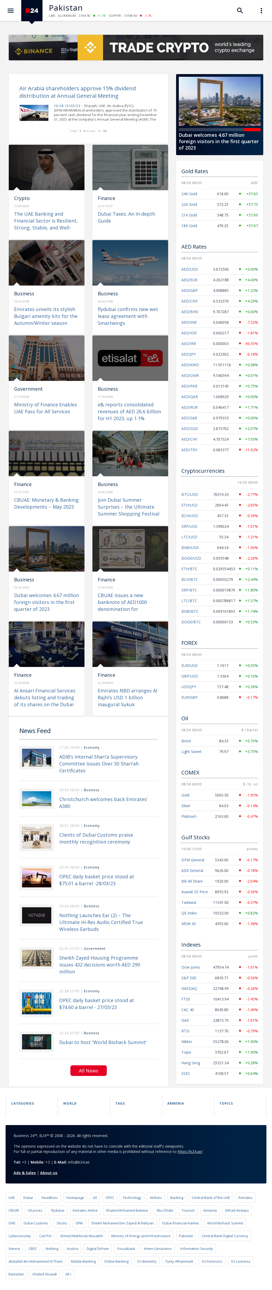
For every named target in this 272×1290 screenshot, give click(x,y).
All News (88, 1070)
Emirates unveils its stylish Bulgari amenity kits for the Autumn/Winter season (46, 316)
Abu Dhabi (164, 1210)
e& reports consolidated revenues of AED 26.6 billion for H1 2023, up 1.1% (129, 411)
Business (24, 293)
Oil (95, 1197)
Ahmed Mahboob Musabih (81, 1235)
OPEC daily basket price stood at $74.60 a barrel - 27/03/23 (96, 1003)
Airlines (156, 1197)
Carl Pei (45, 1235)
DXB (11, 1223)
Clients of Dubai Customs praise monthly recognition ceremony (96, 838)
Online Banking (116, 1261)
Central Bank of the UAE (211, 1197)
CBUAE (13, 1210)
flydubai (57, 1210)
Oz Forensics (212, 1261)
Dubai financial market (180, 1223)
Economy (92, 747)
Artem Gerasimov (158, 1248)
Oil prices (35, 1210)
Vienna (14, 1248)
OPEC (109, 1197)
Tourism (188, 1210)
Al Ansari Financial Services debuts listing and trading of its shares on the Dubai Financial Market (44, 700)
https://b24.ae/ (190, 1151)
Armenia (210, 1210)
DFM (79, 1223)
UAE (11, 1197)
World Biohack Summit (225, 1223)
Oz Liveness (240, 1261)
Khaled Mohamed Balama (127, 1210)
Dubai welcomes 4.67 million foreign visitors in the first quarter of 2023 (46, 602)
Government (28, 389)
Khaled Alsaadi (45, 1274)
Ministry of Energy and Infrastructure (141, 1235)
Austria (72, 1248)
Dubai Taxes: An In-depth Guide (126, 217)
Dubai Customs (36, 1223)
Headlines (49, 1197)
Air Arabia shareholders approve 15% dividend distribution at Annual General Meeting (77, 92)
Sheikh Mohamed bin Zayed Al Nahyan (122, 1223)
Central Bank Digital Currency (225, 1235)
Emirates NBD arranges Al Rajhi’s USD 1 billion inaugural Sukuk (127, 697)
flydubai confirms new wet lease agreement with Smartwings (128, 316)
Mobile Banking (83, 1261)
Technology (132, 1197)
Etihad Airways (237, 1210)
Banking (176, 1197)
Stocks (62, 1223)
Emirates (246, 1197)
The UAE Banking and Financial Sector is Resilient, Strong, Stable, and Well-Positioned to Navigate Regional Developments (46, 228)
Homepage (75, 1197)
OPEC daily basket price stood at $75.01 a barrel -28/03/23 (96, 880)
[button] (187, 129)
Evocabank (126, 1248)
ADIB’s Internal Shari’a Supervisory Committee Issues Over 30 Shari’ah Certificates (99, 763)
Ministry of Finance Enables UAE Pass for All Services (45, 408)
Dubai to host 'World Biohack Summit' (103, 1042)
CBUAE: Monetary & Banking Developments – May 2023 (46, 503)
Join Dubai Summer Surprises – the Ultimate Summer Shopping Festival (128, 507)
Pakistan (186, 1235)
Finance (106, 198)
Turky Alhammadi (179, 1261)
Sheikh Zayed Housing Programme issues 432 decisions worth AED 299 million (99, 965)
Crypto (22, 198)
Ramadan (16, 1274)
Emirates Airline (85, 1210)
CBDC (32, 1248)
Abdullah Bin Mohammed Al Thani (35, 1261)
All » (68, 1274)
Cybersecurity (19, 1235)
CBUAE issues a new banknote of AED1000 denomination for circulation (217, 141)
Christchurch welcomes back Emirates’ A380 (103, 802)
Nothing (52, 1248)
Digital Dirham (98, 1248)
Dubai (28, 1197)
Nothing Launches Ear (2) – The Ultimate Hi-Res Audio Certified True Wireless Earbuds (101, 922)
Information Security (196, 1248)
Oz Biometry (147, 1261)
